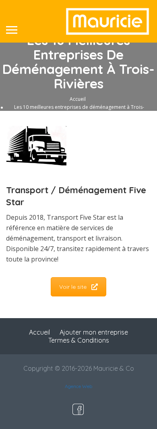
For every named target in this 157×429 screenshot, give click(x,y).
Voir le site (73, 286)
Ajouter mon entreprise (94, 332)
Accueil (78, 98)
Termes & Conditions (78, 340)
